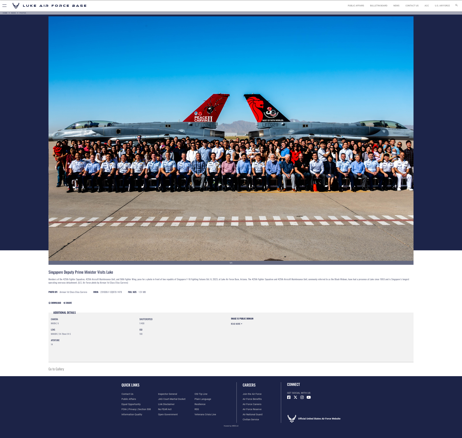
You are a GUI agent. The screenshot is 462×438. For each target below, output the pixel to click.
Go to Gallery (56, 368)
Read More (236, 323)
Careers (249, 385)
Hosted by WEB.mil (231, 426)
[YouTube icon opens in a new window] (309, 397)
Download (56, 302)
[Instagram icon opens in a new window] (302, 397)
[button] (4, 5)
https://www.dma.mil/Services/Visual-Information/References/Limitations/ (307, 332)
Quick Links (130, 385)
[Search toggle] (456, 5)
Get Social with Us (298, 392)
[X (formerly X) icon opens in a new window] (295, 397)
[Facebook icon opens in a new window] (289, 397)
